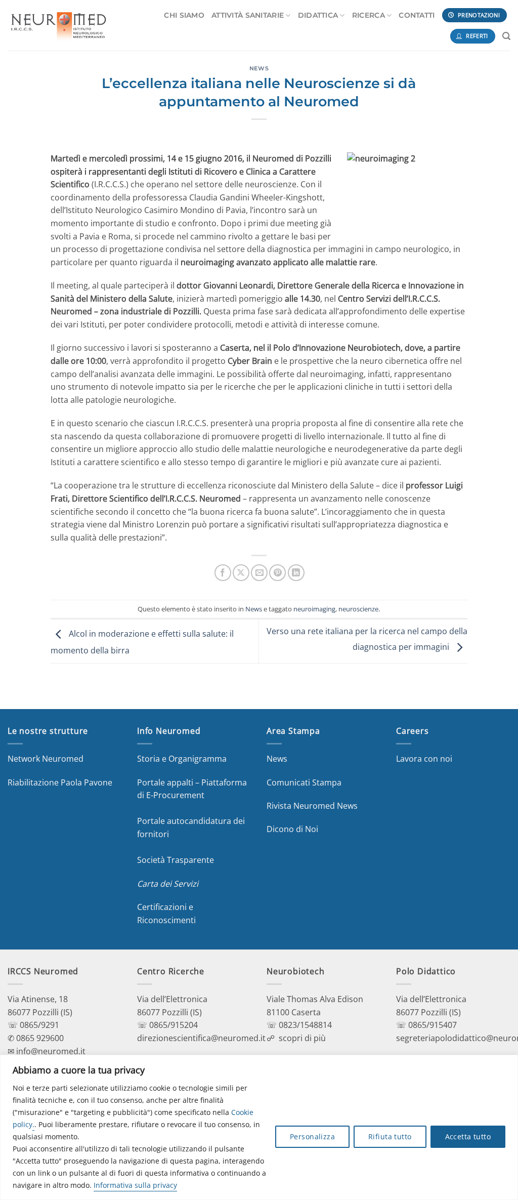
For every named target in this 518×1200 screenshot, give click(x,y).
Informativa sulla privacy (135, 1185)
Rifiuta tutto (389, 1136)
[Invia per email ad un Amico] (259, 572)
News (259, 68)
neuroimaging (314, 608)
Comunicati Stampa (304, 782)
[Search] (506, 36)
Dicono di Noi (292, 829)
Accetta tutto (468, 1136)
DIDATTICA (318, 15)
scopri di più (302, 1038)
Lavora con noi (424, 758)
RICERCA (368, 15)
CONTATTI (417, 15)
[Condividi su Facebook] (222, 572)
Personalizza (312, 1136)
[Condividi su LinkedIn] (296, 572)
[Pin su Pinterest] (277, 572)
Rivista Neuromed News (312, 805)
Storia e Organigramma (182, 758)
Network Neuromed (45, 758)
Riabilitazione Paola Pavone (60, 782)
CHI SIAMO (184, 15)
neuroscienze (358, 608)
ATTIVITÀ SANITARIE (247, 15)
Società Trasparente (175, 859)
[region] (259, 1127)
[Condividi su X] (241, 572)
